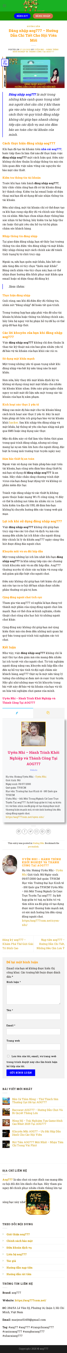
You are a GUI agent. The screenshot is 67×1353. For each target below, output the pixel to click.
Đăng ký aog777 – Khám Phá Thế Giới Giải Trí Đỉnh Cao (17, 944)
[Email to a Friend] (36, 831)
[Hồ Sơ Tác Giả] (17, 713)
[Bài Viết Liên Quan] (49, 713)
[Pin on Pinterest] (42, 831)
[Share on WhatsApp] (18, 831)
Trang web (13, 1040)
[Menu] (4, 6)
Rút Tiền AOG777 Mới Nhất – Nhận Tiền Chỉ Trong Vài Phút (37, 1144)
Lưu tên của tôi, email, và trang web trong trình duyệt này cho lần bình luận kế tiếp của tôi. (32, 1061)
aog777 (44, 1348)
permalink (33, 846)
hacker (13, 422)
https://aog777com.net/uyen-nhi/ (25, 817)
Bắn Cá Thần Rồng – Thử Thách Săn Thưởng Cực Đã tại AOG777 (35, 1100)
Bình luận (14, 982)
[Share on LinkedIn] (48, 831)
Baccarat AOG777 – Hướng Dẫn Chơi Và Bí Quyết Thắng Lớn (37, 1111)
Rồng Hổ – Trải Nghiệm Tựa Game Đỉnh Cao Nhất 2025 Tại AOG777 (37, 1122)
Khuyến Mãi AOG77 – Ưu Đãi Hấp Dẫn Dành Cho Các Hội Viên (36, 1133)
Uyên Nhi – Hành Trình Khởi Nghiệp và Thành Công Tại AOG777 (36, 50)
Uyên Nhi (41, 776)
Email (11, 1025)
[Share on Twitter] (30, 831)
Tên (10, 1010)
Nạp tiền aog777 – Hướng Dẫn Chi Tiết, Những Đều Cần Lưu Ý (51, 944)
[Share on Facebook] (24, 831)
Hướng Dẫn (33, 26)
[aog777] (33, 5)
